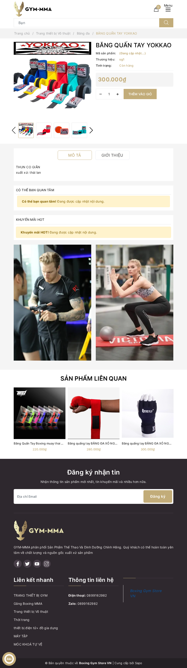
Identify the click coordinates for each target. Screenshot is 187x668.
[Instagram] (47, 564)
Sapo (138, 663)
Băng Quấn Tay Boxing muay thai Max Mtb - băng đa (51, 443)
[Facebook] (18, 564)
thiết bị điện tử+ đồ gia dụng (36, 628)
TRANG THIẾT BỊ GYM (31, 595)
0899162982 (97, 595)
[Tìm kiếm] (166, 22)
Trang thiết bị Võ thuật (31, 611)
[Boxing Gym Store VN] (33, 9)
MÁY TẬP (21, 636)
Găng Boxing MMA (28, 603)
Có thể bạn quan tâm (35, 190)
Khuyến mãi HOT (30, 219)
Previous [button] (13, 130)
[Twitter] (27, 564)
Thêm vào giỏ (140, 94)
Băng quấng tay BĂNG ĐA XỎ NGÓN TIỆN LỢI (154, 443)
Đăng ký (158, 496)
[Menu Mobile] (169, 9)
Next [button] (91, 130)
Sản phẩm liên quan (93, 378)
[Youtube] (37, 564)
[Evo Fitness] (52, 302)
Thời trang (22, 620)
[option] (52, 80)
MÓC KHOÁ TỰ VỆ (28, 644)
